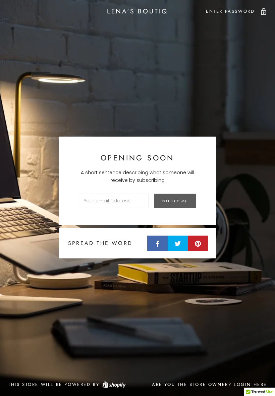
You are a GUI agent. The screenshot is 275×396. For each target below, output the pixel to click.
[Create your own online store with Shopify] (114, 384)
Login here (250, 384)
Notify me (175, 201)
